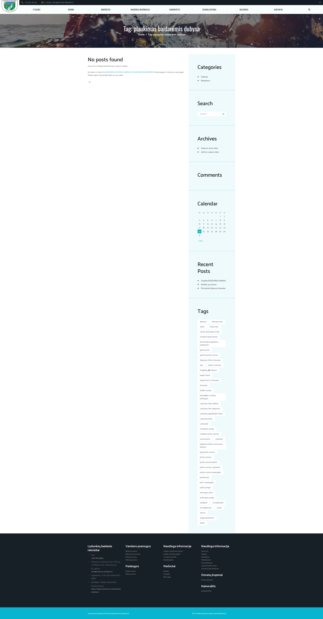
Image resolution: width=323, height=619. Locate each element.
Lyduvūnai (204, 424)
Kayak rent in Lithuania (209, 380)
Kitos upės (167, 577)
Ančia (202, 327)
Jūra (201, 365)
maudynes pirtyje (207, 429)
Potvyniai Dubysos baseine (213, 288)
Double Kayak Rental (208, 337)
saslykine (203, 502)
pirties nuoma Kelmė (208, 462)
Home (141, 35)
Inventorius (205, 557)
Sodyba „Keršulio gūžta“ (172, 554)
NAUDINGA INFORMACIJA (140, 9)
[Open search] (309, 9)
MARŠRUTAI (105, 9)
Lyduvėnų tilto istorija (209, 565)
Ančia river (214, 327)
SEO (193, 613)
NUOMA (71, 9)
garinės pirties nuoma (209, 355)
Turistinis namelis (169, 557)
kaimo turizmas (214, 365)
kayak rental (205, 375)
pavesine (219, 439)
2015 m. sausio (210, 152)
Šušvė (202, 523)
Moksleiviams (206, 560)
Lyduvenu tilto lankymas (210, 408)
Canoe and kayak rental (209, 332)
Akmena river (217, 321)
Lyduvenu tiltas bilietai (209, 403)
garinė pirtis (205, 350)
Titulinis (36, 9)
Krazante (203, 385)
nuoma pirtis (205, 439)
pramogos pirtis (206, 492)
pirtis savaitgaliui (207, 482)
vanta (219, 508)
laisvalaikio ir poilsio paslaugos (208, 397)
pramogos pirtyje (207, 497)
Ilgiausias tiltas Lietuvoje (210, 360)
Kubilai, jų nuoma (208, 284)
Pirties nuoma (131, 574)
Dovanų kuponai (209, 9)
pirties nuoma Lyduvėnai (210, 467)
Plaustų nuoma (131, 557)
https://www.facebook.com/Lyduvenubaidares (106, 591)
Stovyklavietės (168, 560)
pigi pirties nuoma (207, 452)
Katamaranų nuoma (133, 554)
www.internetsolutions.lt (217, 613)
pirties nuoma (205, 457)
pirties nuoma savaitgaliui (210, 472)
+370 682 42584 (30, 2)
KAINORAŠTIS (174, 9)
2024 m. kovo (209, 148)
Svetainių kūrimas (202, 613)
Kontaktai (278, 9)
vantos (203, 513)
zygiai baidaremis (207, 518)
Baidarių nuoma (131, 551)
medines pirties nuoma (209, 434)
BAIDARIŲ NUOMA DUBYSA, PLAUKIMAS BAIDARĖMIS (130, 72)
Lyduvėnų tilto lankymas (210, 568)
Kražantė (166, 574)
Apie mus (204, 551)
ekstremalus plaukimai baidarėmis (209, 343)
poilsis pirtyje (205, 487)
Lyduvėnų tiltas (206, 419)
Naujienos (244, 9)
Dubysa (166, 571)
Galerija (204, 77)
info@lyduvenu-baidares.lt (102, 571)
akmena (203, 321)
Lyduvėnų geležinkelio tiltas (211, 413)
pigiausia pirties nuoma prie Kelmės (211, 445)
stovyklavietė (218, 502)
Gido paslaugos (206, 562)
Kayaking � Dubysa (208, 370)
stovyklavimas (205, 508)
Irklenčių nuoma (131, 560)
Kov (201, 241)
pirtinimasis (204, 477)
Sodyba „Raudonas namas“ (173, 551)
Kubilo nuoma (205, 390)
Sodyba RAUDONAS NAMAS (213, 281)
